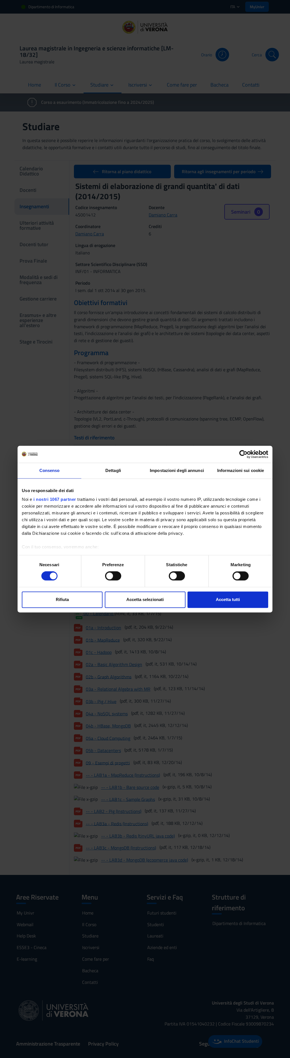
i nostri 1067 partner (54, 499)
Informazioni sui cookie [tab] (240, 470)
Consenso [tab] (49, 470)
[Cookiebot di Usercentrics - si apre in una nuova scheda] (243, 454)
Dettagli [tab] (113, 470)
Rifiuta (62, 599)
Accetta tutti (228, 599)
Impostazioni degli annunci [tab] (177, 470)
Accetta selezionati (145, 599)
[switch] (113, 576)
